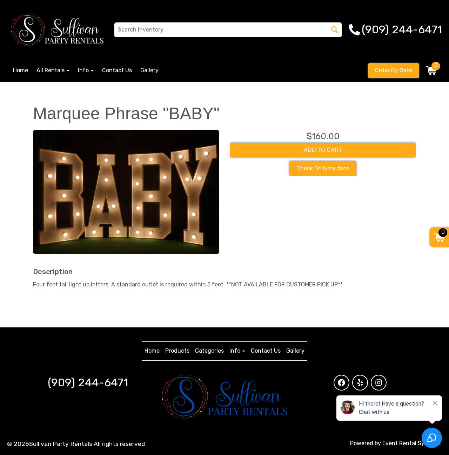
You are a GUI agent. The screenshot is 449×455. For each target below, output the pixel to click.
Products (177, 350)
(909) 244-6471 (88, 382)
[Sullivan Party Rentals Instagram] (379, 383)
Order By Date (393, 70)
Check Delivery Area (322, 168)
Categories (209, 350)
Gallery (149, 70)
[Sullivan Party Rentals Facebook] (341, 383)
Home (20, 70)
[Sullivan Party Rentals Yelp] (360, 383)
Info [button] (84, 70)
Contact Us (117, 70)
